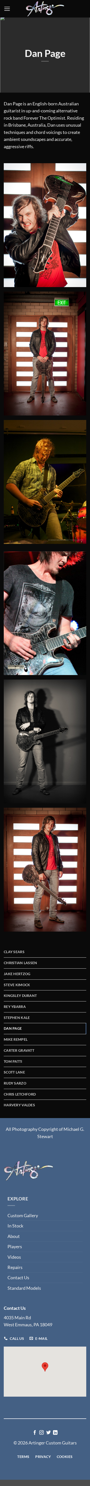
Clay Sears (14, 952)
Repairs (15, 1267)
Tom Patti (13, 1061)
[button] (7, 8)
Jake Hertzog (17, 974)
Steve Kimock (17, 985)
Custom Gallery (23, 1215)
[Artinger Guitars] (45, 9)
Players (15, 1246)
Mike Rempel (16, 1039)
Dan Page (13, 1028)
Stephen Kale (17, 1017)
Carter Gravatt (19, 1050)
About (14, 1236)
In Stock (15, 1225)
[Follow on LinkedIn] (55, 1432)
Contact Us (18, 1277)
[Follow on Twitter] (48, 1432)
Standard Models (24, 1288)
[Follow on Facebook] (34, 1432)
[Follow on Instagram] (41, 1432)
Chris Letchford (20, 1094)
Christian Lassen (20, 963)
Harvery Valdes (19, 1105)
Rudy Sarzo (15, 1083)
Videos (14, 1257)
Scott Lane (14, 1072)
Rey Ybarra (15, 1006)
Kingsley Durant (20, 995)
